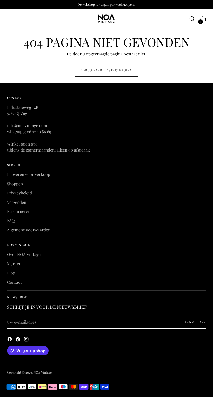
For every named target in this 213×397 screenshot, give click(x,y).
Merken (14, 263)
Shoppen (15, 183)
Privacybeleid (19, 193)
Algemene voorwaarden (28, 229)
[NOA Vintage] (106, 19)
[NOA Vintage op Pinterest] (18, 340)
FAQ (11, 220)
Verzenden (16, 202)
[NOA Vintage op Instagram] (27, 340)
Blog (11, 272)
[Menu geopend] (9, 19)
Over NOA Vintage (24, 254)
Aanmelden (195, 322)
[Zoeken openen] (192, 19)
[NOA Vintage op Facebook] (10, 340)
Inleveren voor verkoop (28, 174)
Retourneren (18, 211)
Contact (14, 282)
